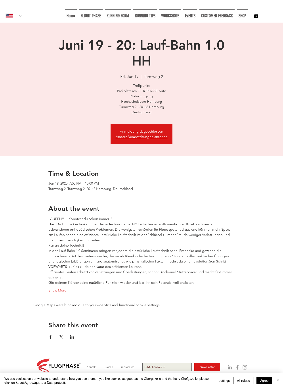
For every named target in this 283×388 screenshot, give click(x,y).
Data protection (57, 382)
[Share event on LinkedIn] (72, 337)
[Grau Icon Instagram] (245, 367)
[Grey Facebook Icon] (237, 367)
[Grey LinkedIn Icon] (230, 367)
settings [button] (224, 380)
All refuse (243, 380)
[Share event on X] (61, 337)
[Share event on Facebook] (50, 337)
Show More (57, 290)
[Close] (277, 380)
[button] (170, 13)
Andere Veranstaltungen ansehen (142, 137)
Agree (264, 380)
